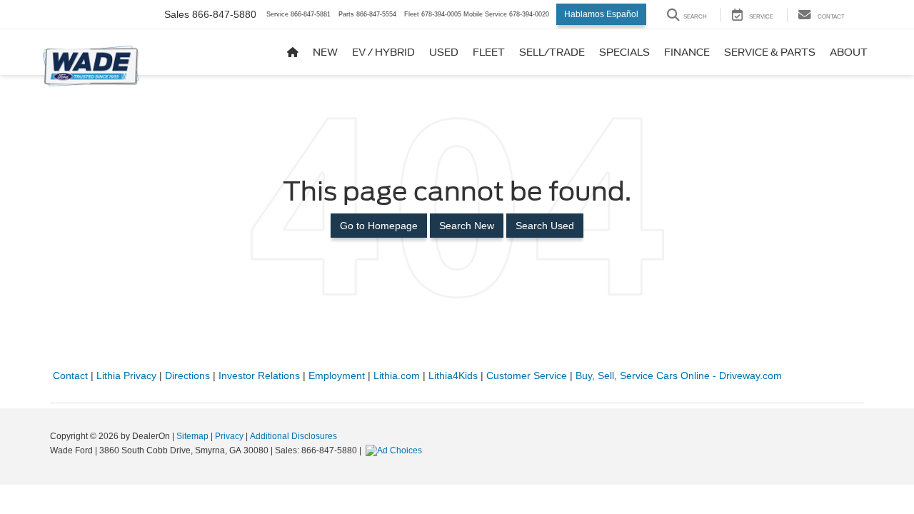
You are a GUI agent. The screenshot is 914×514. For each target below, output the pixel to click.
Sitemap (192, 436)
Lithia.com (396, 375)
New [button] (325, 52)
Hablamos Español (601, 14)
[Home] (293, 52)
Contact (70, 375)
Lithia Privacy (126, 375)
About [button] (849, 52)
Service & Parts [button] (769, 52)
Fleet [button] (489, 52)
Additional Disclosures (293, 436)
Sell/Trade (552, 52)
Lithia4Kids (453, 375)
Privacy (229, 436)
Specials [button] (624, 52)
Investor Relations (259, 375)
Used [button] (443, 52)
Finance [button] (687, 52)
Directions (187, 375)
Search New (466, 225)
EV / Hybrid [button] (383, 52)
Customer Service (526, 375)
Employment (336, 375)
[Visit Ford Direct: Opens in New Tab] (396, 450)
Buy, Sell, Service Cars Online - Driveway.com (679, 375)
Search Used (545, 225)
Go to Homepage (379, 225)
